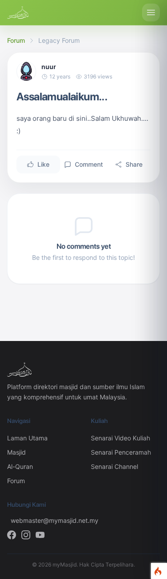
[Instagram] (25, 534)
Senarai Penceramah (121, 452)
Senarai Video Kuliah (120, 438)
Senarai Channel (114, 466)
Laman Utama (27, 438)
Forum (16, 40)
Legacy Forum (59, 40)
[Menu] (151, 12)
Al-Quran (20, 466)
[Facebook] (11, 534)
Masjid (16, 452)
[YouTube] (40, 534)
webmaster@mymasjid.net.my (44, 520)
